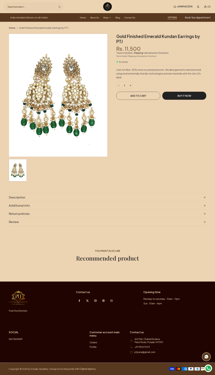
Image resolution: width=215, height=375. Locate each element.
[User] (198, 6)
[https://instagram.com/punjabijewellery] (95, 300)
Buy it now (184, 95)
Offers (172, 17)
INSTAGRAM (15, 339)
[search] (59, 6)
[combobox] (33, 7)
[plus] (130, 85)
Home (12, 27)
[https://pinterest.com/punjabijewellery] (103, 300)
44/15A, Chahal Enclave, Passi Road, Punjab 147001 (148, 340)
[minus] (118, 85)
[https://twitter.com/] (87, 300)
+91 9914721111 (142, 346)
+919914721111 (184, 6)
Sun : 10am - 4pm (152, 303)
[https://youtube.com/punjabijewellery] (111, 300)
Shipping (138, 52)
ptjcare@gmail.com (144, 352)
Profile (93, 346)
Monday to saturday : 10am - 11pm (161, 298)
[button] (207, 6)
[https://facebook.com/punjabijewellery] (79, 300)
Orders (93, 342)
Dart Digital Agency (85, 368)
